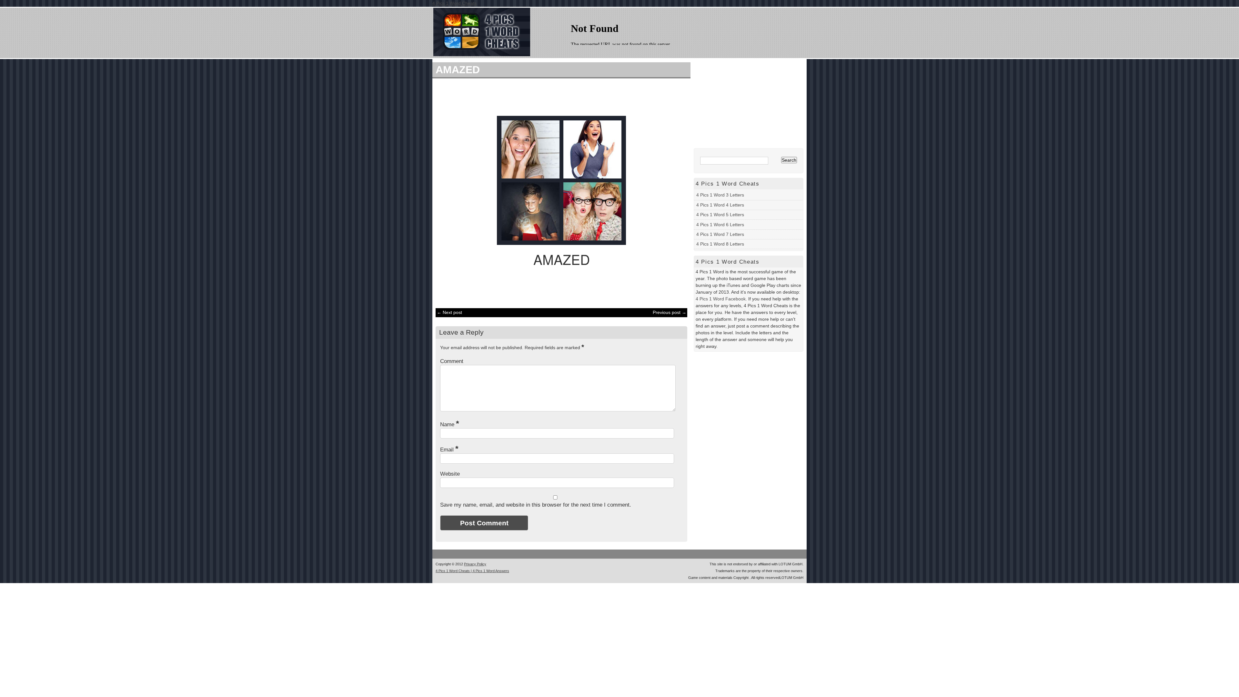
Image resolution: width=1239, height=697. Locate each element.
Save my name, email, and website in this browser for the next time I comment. (535, 505)
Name (449, 424)
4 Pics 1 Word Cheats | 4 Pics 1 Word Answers (472, 571)
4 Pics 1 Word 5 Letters (720, 214)
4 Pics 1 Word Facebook (721, 298)
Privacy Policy (475, 564)
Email (449, 450)
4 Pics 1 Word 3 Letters (720, 194)
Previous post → (669, 312)
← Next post (449, 312)
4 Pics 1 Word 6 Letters (720, 224)
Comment (451, 361)
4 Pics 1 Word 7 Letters (720, 234)
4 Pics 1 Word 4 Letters (720, 204)
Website (450, 474)
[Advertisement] (558, 96)
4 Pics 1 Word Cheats (454, 3)
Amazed (458, 70)
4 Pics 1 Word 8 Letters (720, 244)
